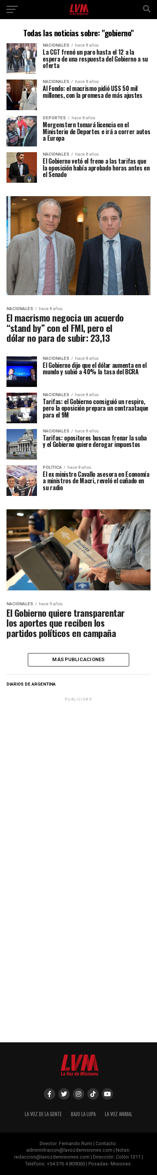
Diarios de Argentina (31, 684)
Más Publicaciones (78, 659)
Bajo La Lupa (83, 1114)
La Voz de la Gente (43, 1114)
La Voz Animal (118, 1114)
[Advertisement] (78, 781)
